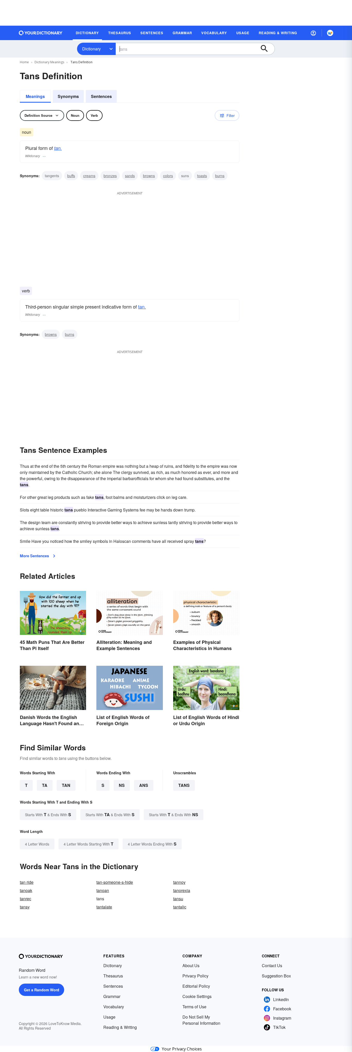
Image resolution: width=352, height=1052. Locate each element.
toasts (202, 175)
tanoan (102, 890)
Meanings (35, 96)
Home (24, 62)
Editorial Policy (196, 986)
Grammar (111, 996)
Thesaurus (113, 976)
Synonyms (68, 96)
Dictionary (91, 49)
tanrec (25, 899)
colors (168, 175)
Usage (109, 1017)
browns (149, 175)
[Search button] (266, 49)
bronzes (110, 175)
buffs (71, 175)
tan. (58, 148)
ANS (143, 785)
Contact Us (272, 965)
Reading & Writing (120, 1027)
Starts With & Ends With (48, 814)
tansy (25, 907)
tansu (178, 899)
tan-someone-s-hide (114, 882)
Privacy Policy (195, 976)
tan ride (26, 882)
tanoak (26, 890)
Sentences (101, 96)
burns (219, 175)
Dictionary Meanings (49, 62)
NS (122, 785)
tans (184, 785)
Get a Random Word (41, 989)
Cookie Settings (197, 996)
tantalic (179, 907)
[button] (313, 33)
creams (89, 175)
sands (130, 175)
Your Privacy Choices (182, 1049)
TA (44, 785)
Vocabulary (113, 1007)
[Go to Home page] (41, 33)
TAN (66, 785)
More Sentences (34, 556)
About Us (190, 965)
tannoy (179, 882)
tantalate (104, 907)
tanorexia (181, 890)
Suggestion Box (276, 976)
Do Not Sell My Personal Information (201, 1020)
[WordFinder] (330, 33)
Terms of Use (194, 1007)
